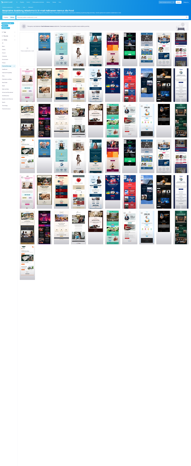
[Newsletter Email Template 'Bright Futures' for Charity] (164, 49)
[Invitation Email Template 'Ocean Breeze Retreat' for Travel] (78, 121)
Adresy (12, 17)
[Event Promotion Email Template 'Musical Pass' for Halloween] (44, 121)
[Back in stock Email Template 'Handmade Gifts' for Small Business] (44, 85)
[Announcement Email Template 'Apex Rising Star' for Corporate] (181, 85)
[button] (14, 32)
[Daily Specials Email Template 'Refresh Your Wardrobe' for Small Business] (78, 49)
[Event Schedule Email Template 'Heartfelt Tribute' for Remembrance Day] (78, 85)
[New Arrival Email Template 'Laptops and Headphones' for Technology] (164, 85)
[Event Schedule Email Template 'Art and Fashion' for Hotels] (181, 121)
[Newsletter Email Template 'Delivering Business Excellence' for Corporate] (95, 85)
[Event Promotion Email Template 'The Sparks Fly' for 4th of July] (112, 85)
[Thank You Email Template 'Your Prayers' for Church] (95, 121)
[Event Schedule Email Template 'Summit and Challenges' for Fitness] (112, 49)
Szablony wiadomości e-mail (8, 7)
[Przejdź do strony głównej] (6, 2)
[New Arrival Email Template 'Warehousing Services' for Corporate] (181, 49)
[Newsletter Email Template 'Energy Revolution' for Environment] (147, 85)
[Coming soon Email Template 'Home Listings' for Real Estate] (27, 156)
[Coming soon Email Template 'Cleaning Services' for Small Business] (147, 121)
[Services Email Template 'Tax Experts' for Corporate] (129, 121)
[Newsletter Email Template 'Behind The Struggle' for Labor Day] (147, 49)
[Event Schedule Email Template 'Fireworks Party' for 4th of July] (129, 85)
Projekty (6, 17)
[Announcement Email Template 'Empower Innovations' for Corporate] (61, 49)
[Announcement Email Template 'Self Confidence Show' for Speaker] (164, 121)
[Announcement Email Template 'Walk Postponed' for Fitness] (44, 49)
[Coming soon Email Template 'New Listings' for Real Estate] (27, 121)
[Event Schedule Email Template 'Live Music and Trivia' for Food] (61, 85)
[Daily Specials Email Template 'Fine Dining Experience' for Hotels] (61, 121)
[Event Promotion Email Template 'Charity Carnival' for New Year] (112, 121)
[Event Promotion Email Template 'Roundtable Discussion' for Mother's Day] (27, 85)
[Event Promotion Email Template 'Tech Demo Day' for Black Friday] (129, 49)
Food (24, 7)
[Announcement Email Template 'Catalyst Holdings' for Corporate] (95, 49)
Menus (18, 7)
